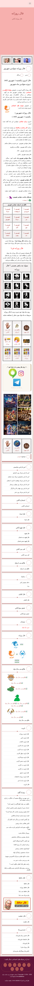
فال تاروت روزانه (24, 734)
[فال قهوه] (24, 414)
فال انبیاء (26, 519)
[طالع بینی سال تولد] (17, 697)
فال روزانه (18, 13)
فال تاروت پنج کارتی (23, 757)
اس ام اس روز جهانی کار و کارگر (20, 488)
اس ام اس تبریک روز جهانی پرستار (19, 484)
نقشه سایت (8, 980)
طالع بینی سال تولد (24, 720)
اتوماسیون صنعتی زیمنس (22, 848)
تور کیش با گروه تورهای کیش (21, 841)
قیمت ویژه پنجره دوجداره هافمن (20, 815)
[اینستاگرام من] (14, 965)
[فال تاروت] (24, 400)
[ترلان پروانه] (17, 60)
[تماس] (10, 965)
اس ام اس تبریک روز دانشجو (21, 473)
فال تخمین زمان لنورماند (22, 935)
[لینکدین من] (12, 969)
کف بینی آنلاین (25, 555)
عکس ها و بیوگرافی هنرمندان (21, 951)
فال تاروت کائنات (24, 741)
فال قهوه (26, 533)
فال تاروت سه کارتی (23, 749)
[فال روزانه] (10, 400)
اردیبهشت (25, 200)
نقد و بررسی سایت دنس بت (21, 860)
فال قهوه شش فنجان (23, 541)
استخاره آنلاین (25, 506)
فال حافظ (26, 883)
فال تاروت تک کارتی (23, 745)
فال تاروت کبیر (25, 738)
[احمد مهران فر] (27, 60)
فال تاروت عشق (24, 773)
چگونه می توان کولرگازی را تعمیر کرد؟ (18, 804)
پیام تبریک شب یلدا (24, 895)
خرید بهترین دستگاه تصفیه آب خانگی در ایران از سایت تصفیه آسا (17, 799)
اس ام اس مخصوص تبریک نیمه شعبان (18, 476)
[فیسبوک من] (19, 965)
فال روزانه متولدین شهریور (14, 68)
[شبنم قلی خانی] (6, 60)
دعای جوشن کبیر (24, 582)
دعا (28, 586)
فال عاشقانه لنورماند (23, 939)
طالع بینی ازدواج (17, 331)
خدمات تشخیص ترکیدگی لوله (21, 852)
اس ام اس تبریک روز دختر (22, 492)
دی (8, 197)
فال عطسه (26, 922)
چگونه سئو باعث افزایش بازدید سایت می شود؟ (18, 828)
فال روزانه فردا (25, 947)
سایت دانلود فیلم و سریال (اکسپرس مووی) (17, 856)
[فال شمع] (10, 414)
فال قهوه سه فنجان (24, 537)
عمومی (19, 456)
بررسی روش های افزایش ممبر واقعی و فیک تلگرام (17, 869)
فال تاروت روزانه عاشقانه (22, 776)
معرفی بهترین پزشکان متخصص (20, 837)
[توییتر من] (5, 965)
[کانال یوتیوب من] (17, 969)
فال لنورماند (26, 943)
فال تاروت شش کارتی (22, 761)
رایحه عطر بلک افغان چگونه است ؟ (19, 864)
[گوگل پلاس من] (21, 969)
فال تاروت (26, 784)
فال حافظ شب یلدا (24, 891)
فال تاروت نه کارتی (23, 765)
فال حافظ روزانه (7, 343)
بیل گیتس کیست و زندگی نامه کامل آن (18, 819)
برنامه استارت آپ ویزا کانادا (21, 844)
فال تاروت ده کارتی (23, 769)
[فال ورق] (10, 428)
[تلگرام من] (24, 965)
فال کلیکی (26, 600)
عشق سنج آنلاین (24, 614)
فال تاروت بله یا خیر (23, 780)
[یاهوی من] (29, 965)
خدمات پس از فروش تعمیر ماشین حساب (17, 808)
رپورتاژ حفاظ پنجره (24, 833)
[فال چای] (24, 428)
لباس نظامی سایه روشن (22, 823)
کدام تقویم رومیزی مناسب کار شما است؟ (17, 811)
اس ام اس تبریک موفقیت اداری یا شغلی (18, 480)
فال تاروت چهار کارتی (23, 753)
